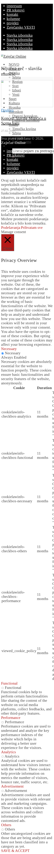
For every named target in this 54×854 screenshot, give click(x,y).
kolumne (13, 19)
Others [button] (6, 825)
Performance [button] (10, 718)
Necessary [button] (9, 349)
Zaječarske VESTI (21, 27)
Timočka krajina (24, 129)
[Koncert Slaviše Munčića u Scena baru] (27, 106)
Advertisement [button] (12, 786)
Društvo (7, 110)
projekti (13, 23)
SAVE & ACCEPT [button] (15, 851)
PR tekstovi (16, 10)
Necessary (12, 353)
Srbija (16, 77)
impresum (14, 6)
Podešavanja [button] (10, 227)
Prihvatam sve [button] (32, 227)
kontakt (12, 14)
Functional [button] (9, 683)
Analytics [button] (8, 752)
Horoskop (16, 112)
